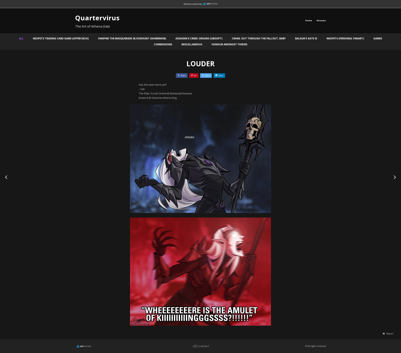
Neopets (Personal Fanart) (345, 38)
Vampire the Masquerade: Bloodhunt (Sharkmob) (132, 38)
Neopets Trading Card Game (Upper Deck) (61, 38)
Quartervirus (97, 17)
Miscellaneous (192, 44)
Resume (321, 20)
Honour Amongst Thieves (229, 44)
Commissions (163, 44)
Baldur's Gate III (306, 38)
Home (308, 20)
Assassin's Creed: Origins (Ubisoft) (198, 38)
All (21, 38)
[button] (388, 333)
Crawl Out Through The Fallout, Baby (259, 38)
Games (377, 38)
